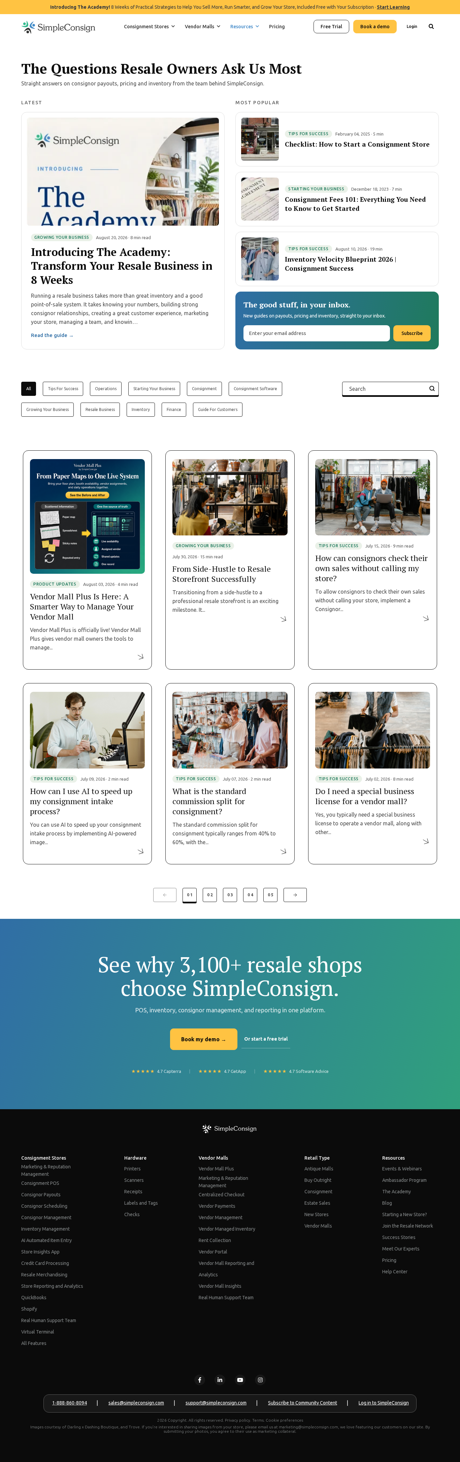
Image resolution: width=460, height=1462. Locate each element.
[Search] (431, 26)
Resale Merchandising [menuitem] (44, 1274)
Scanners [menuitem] (134, 1180)
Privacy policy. (238, 1420)
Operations (106, 388)
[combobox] (431, 48)
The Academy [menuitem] (396, 1191)
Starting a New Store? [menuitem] (404, 1214)
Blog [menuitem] (387, 1203)
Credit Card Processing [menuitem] (45, 1263)
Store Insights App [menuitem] (40, 1251)
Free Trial (331, 26)
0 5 (270, 895)
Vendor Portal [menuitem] (213, 1251)
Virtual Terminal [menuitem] (37, 1332)
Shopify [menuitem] (29, 1309)
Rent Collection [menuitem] (215, 1240)
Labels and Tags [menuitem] (141, 1203)
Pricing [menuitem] (389, 1260)
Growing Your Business (47, 409)
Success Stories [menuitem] (399, 1237)
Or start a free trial (266, 1039)
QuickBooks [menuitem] (33, 1297)
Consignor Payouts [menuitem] (41, 1194)
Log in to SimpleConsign (384, 1402)
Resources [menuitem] (393, 1158)
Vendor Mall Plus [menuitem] (216, 1168)
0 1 (190, 895)
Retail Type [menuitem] (317, 1158)
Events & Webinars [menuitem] (402, 1168)
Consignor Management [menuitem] (46, 1217)
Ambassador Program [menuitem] (404, 1180)
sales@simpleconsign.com (136, 1402)
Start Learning (393, 7)
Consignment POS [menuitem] (40, 1183)
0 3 (230, 895)
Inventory (141, 409)
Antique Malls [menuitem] (318, 1168)
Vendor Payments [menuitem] (217, 1206)
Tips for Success (63, 388)
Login (412, 26)
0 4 (250, 895)
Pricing (277, 26)
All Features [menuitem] (33, 1343)
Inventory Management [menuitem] (45, 1229)
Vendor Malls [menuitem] (213, 1158)
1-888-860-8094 (69, 1402)
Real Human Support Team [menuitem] (48, 1320)
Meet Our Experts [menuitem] (401, 1248)
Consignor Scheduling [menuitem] (44, 1206)
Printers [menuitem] (132, 1168)
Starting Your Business (154, 388)
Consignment (204, 388)
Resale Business (100, 409)
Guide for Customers (217, 409)
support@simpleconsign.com (216, 1402)
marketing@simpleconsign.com (308, 1427)
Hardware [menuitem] (135, 1158)
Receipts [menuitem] (133, 1191)
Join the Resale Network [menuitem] (407, 1226)
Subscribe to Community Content (302, 1402)
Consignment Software (255, 388)
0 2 (210, 895)
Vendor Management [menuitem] (220, 1217)
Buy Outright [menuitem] (317, 1180)
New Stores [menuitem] (316, 1214)
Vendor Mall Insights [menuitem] (220, 1286)
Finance (174, 409)
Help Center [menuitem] (394, 1271)
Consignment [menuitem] (318, 1191)
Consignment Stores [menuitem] (43, 1158)
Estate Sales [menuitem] (317, 1203)
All (28, 388)
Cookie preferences (284, 1420)
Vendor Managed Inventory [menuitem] (227, 1229)
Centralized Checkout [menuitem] (221, 1194)
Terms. (258, 1420)
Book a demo (375, 26)
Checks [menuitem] (132, 1214)
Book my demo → (203, 1039)
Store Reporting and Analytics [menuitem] (52, 1286)
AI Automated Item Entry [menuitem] (46, 1240)
